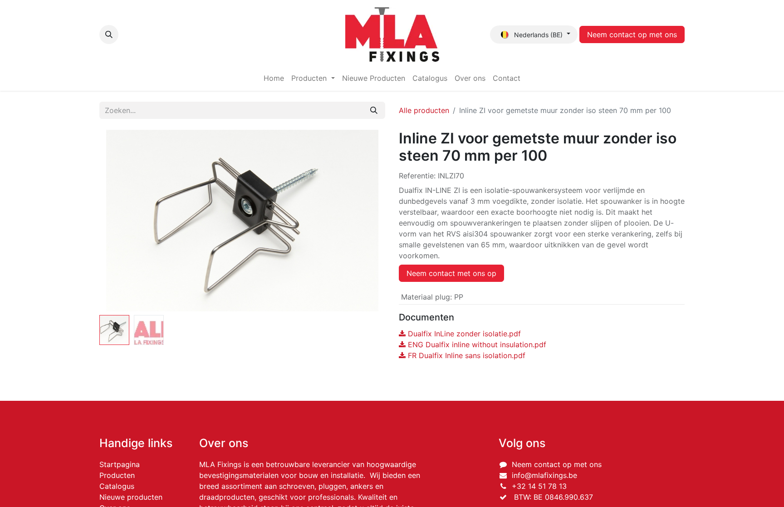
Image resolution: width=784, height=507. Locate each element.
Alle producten (424, 110)
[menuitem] (274, 78)
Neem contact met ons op (451, 273)
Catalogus (116, 486)
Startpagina (119, 464)
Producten (117, 475)
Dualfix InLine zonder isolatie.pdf (463, 333)
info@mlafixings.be (544, 475)
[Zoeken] (374, 110)
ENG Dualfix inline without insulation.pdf (476, 344)
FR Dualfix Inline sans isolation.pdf (465, 355)
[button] (108, 34)
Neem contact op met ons (632, 34)
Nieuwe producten (130, 497)
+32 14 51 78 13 (539, 486)
